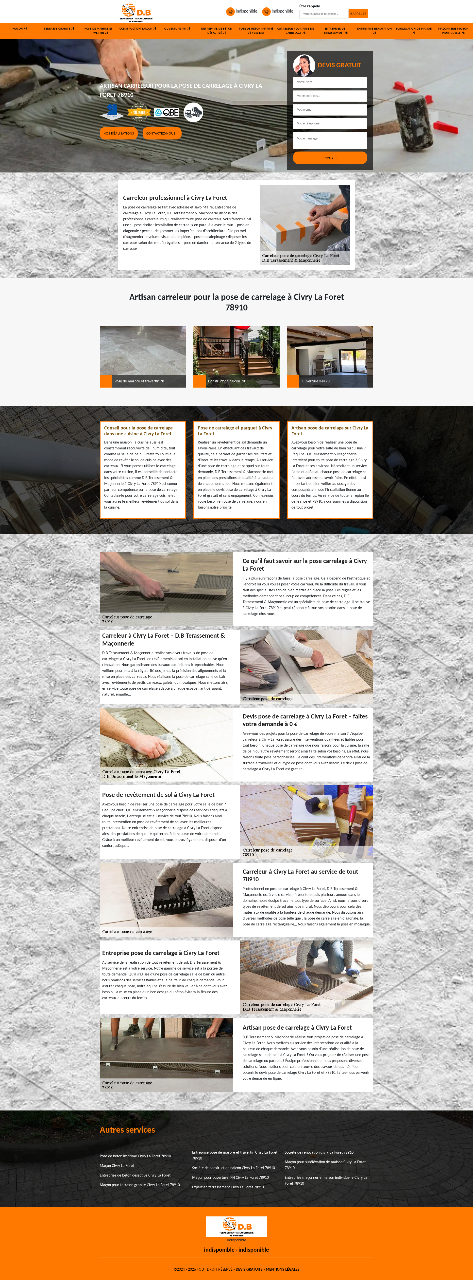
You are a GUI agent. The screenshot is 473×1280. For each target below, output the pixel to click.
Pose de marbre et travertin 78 (98, 30)
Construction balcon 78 (137, 28)
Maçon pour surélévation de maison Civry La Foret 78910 (325, 1165)
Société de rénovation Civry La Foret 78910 (319, 1153)
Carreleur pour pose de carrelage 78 (295, 30)
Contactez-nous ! (162, 134)
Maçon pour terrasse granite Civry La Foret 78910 (140, 1185)
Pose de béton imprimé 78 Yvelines (256, 30)
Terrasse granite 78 (59, 28)
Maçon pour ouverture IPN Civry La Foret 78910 (230, 1178)
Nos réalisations (118, 134)
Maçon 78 (20, 28)
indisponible (246, 11)
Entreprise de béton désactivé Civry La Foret (135, 1176)
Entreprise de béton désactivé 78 (216, 30)
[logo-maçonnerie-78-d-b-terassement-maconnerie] (135, 11)
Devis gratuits (249, 1270)
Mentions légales (283, 1270)
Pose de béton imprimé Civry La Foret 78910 (135, 1156)
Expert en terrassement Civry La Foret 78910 (228, 1187)
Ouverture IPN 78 (177, 28)
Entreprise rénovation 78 (374, 30)
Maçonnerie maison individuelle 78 (453, 30)
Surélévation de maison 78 (414, 30)
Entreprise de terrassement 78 (335, 30)
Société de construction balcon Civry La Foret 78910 (233, 1168)
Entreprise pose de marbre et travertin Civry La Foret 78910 (234, 1156)
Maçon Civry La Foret (117, 1166)
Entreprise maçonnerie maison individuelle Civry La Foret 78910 (326, 1181)
